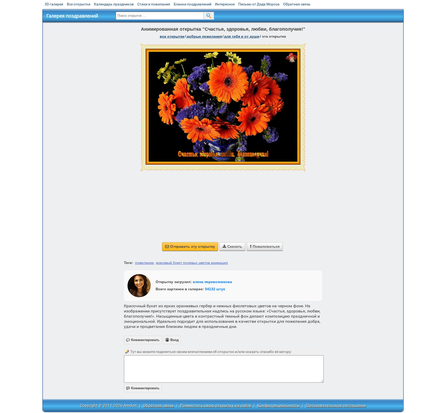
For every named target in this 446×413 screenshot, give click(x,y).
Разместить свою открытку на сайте (215, 405)
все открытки (172, 36)
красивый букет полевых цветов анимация (192, 263)
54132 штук (215, 289)
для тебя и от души (241, 36)
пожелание (144, 263)
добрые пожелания (204, 36)
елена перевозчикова (212, 282)
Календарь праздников (114, 4)
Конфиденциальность (278, 405)
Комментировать (143, 388)
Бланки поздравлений (192, 4)
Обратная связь (296, 4)
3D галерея (54, 4)
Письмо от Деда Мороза (259, 4)
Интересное (225, 4)
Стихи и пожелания (153, 4)
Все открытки (78, 4)
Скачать (232, 246)
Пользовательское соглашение (336, 405)
